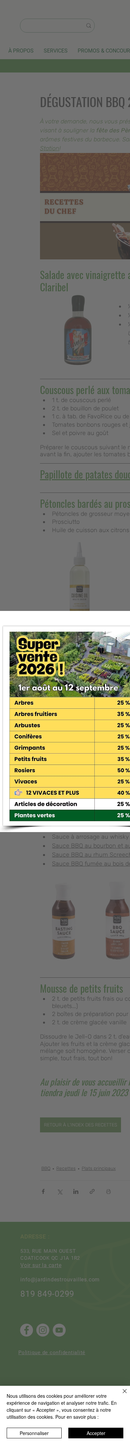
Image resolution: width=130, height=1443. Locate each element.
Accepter (96, 1433)
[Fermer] (121, 1395)
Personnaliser (34, 1433)
